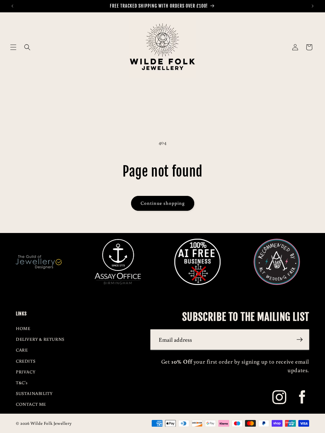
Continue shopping (163, 203)
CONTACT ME (31, 404)
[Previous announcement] (12, 6)
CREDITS (25, 361)
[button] (13, 47)
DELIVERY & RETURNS (40, 339)
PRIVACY (25, 372)
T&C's (22, 382)
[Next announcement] (313, 6)
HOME (23, 328)
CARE (22, 350)
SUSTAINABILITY (34, 393)
